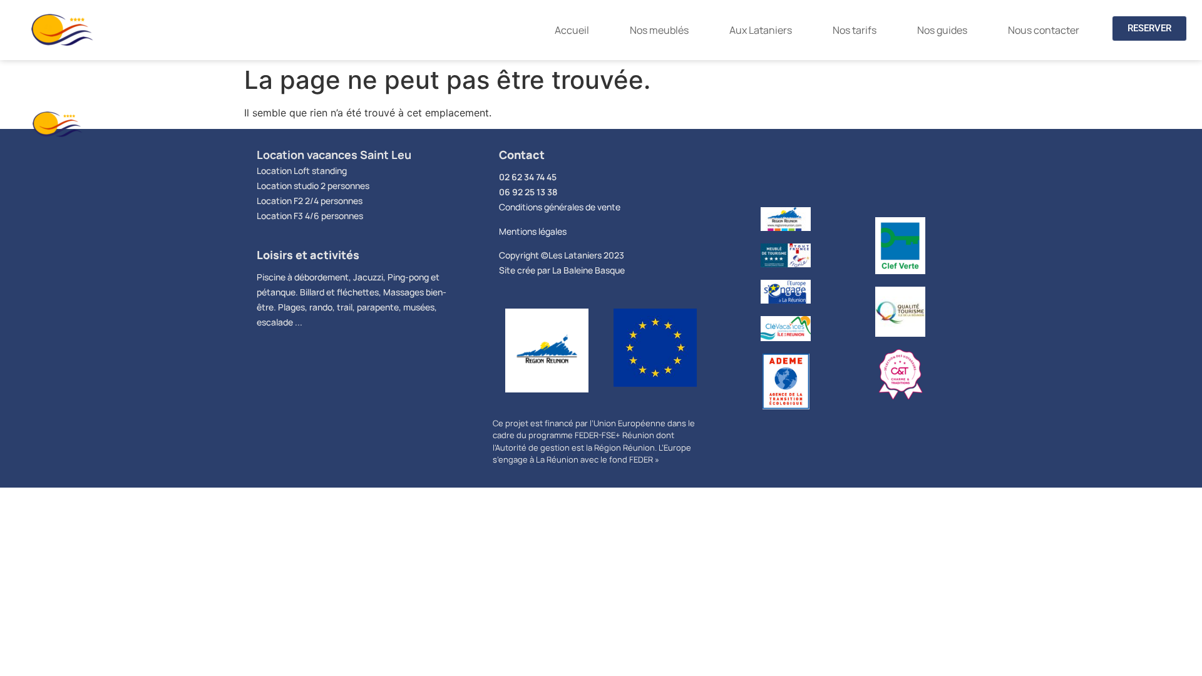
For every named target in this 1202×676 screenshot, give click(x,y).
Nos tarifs (854, 30)
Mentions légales (533, 231)
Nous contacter (1043, 30)
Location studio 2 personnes (313, 186)
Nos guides (942, 30)
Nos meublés (659, 30)
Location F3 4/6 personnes (310, 216)
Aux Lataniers (760, 30)
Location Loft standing (302, 171)
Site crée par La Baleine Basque (562, 270)
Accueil (572, 30)
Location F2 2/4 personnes (309, 201)
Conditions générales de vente (559, 207)
